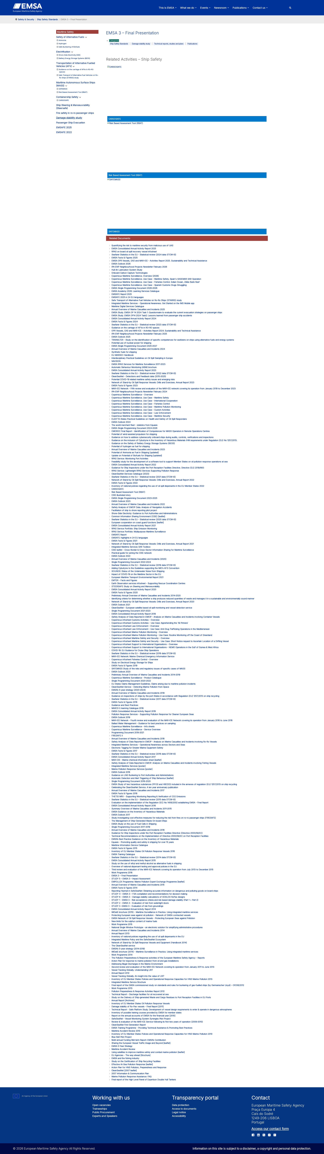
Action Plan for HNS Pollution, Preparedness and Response (139, 1067)
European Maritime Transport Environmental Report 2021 (137, 577)
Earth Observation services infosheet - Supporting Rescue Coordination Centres (148, 583)
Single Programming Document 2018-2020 (131, 781)
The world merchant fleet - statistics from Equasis (134, 425)
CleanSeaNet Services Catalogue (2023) (130, 473)
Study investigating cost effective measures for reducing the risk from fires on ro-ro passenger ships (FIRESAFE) (164, 817)
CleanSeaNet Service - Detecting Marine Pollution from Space (140, 687)
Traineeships (99, 1108)
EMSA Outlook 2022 (121, 556)
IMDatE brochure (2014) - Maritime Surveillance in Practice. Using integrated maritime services (155, 951)
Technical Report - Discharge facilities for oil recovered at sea (140, 994)
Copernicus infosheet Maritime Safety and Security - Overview (140, 638)
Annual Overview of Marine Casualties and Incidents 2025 (138, 309)
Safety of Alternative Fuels (70, 37)
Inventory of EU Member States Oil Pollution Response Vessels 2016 (143, 851)
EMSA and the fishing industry (125, 1058)
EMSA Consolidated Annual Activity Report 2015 (134, 860)
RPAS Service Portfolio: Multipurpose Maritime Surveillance (139, 531)
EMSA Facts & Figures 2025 (125, 257)
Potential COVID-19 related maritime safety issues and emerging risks (143, 379)
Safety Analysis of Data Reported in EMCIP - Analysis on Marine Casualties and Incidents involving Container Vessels (166, 617)
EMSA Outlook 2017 (121, 814)
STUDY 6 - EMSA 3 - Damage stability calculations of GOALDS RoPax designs (148, 897)
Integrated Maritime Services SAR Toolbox (131, 547)
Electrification (63, 51)
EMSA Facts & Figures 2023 (125, 385)
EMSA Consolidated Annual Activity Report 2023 (134, 370)
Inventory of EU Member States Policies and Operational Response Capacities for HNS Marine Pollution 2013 (162, 979)
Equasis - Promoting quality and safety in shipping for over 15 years (143, 842)
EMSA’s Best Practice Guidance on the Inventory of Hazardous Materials (145, 839)
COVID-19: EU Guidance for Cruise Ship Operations (135, 650)
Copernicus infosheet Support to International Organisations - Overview (145, 644)
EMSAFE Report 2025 (122, 294)
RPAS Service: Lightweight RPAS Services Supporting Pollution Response (145, 470)
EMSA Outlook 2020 (121, 671)
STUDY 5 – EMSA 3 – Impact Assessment (131, 878)
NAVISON (116, 361)
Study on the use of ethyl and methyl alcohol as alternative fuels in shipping (146, 863)
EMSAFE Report (119, 534)
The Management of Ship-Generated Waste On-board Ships (139, 821)
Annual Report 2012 (120, 973)
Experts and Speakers (104, 1115)
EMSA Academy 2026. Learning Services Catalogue (135, 291)
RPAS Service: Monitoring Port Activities (130, 458)
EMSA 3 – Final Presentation (125, 875)
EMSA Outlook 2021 (121, 604)
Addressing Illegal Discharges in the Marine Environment (137, 964)
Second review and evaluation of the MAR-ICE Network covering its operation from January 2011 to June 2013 (163, 967)
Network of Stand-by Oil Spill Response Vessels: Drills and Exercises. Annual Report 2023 (153, 382)
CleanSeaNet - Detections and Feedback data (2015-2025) (139, 376)
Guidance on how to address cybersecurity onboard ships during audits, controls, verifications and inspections (163, 437)
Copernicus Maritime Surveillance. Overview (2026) (135, 276)
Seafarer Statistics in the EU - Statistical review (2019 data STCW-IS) (144, 565)
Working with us (111, 1098)
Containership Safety (67, 97)
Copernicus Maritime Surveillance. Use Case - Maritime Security (141, 416)
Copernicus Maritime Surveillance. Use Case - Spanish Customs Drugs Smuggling (149, 285)
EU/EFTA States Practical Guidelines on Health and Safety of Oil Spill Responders (149, 419)
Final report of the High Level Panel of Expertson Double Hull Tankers (144, 1079)
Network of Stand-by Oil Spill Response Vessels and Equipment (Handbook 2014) (149, 942)
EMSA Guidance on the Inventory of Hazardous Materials (138, 811)
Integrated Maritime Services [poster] (129, 766)
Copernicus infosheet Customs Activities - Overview (135, 620)
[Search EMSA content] (290, 7)
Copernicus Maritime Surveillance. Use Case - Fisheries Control (141, 403)
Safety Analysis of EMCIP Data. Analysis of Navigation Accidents (142, 507)
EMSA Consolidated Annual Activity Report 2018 (134, 711)
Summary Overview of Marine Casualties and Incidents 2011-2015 (142, 808)
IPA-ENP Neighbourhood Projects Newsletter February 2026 (139, 266)
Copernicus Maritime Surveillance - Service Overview (136, 729)
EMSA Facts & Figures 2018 (124, 702)
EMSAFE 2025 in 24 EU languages (128, 297)
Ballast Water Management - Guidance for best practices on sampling (144, 723)
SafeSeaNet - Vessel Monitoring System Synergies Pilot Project (141, 1018)
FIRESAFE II (117, 735)
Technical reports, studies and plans (168, 44)
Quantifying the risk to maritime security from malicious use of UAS (142, 245)
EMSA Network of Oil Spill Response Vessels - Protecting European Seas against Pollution (153, 918)
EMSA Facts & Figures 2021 (124, 540)
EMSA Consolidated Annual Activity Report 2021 (134, 525)
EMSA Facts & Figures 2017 (124, 751)
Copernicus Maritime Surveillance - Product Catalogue (136, 677)
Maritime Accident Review (123, 1049)
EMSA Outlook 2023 (121, 501)
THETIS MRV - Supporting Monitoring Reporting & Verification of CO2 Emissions (149, 796)
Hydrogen (62, 43)
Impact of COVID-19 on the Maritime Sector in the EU (136, 574)
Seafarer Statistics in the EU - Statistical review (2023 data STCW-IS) (144, 324)
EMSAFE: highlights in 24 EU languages (130, 537)
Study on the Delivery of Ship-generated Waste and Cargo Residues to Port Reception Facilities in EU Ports (161, 997)
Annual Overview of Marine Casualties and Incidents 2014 (138, 930)
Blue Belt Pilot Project (121, 1037)
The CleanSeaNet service (123, 945)
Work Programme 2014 (122, 954)
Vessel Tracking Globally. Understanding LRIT (132, 970)
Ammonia (62, 40)
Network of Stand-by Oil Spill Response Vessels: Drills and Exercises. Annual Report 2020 (153, 601)
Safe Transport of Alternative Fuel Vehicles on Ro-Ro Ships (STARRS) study (147, 300)
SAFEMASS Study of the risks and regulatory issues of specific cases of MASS (148, 668)
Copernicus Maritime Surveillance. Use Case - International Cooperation (145, 400)
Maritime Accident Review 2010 (126, 1031)
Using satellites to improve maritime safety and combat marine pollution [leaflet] (148, 1052)
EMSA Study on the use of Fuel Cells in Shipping (134, 824)
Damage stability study (69, 117)
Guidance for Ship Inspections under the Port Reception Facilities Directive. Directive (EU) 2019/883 (158, 467)
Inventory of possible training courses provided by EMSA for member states (146, 1012)
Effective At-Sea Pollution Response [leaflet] (132, 1064)
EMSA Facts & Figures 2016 (124, 793)
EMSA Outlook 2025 (121, 336)
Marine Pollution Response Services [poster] (132, 769)
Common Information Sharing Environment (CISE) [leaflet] (138, 516)
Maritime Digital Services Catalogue (128, 306)
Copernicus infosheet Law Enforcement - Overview (135, 626)
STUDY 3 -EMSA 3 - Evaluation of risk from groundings (137, 906)
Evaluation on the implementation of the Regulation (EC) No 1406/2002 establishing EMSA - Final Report (160, 802)
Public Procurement (103, 1112)
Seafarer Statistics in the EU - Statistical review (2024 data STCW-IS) (144, 254)
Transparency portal (195, 1098)
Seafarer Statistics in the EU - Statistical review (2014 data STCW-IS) (144, 857)
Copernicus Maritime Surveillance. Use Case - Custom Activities (141, 410)
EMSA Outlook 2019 (121, 717)
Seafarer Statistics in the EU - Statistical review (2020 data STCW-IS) (144, 519)
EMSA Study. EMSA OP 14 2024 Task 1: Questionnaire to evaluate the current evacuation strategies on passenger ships (167, 312)
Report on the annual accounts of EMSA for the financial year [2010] (143, 1015)
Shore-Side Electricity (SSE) (69, 55)
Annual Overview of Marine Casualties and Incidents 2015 (138, 884)
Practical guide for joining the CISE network (132, 553)
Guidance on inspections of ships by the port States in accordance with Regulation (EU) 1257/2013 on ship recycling (165, 696)
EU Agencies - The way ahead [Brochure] (131, 1055)
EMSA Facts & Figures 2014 (124, 887)
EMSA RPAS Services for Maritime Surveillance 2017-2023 (138, 364)
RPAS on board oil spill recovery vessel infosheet (134, 251)
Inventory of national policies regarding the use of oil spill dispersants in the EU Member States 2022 (158, 486)
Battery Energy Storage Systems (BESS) (74, 58)
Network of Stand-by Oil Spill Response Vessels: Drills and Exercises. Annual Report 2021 (153, 543)
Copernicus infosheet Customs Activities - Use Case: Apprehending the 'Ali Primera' (150, 623)
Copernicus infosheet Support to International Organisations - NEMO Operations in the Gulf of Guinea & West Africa (165, 647)
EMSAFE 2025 (64, 127)
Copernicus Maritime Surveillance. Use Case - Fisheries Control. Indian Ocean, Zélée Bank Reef (156, 282)
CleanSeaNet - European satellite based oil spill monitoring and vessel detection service (152, 607)
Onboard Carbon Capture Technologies (130, 273)
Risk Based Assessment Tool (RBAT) (73, 92)
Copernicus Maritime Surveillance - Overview (132, 394)
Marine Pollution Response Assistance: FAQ (131, 1076)
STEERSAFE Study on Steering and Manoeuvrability (136, 586)
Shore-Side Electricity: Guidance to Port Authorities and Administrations (144, 513)
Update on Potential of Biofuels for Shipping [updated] (137, 455)
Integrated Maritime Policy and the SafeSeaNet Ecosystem (139, 939)
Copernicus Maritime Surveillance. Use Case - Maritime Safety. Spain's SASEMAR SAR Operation (156, 279)
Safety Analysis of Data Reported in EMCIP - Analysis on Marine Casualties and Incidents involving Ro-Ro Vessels (164, 741)
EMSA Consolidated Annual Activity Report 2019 (134, 614)
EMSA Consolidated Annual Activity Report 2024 (134, 318)
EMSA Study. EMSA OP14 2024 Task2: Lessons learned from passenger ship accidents (152, 315)
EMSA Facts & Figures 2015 (124, 848)
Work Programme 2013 (122, 988)
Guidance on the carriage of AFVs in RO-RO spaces (135, 327)
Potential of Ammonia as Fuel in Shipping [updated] (135, 452)
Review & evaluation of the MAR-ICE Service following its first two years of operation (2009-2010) (157, 1021)
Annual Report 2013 (120, 933)
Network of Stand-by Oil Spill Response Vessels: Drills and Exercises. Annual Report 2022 (153, 480)
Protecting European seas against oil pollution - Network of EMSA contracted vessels (151, 915)
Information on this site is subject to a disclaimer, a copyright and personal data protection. (252, 1148)
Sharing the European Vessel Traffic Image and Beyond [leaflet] (141, 1043)
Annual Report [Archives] (123, 1000)
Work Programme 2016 (122, 872)
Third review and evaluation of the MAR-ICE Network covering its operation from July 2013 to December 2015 (162, 869)
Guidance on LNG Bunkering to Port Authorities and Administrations (143, 775)
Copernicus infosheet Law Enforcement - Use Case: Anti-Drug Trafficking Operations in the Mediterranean (161, 629)
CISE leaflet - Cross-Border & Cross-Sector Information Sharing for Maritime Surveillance (153, 550)
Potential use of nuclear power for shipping (131, 343)
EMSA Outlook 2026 (121, 263)
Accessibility (179, 1115)
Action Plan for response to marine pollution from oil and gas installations (145, 961)
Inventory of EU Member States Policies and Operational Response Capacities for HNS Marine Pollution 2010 (162, 1034)
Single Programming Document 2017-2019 (131, 827)
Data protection (180, 1105)
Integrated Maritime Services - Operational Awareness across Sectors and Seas (148, 744)
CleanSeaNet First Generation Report (129, 1024)
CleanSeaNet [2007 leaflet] (124, 1070)
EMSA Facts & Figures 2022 (125, 483)
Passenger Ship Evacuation (70, 122)
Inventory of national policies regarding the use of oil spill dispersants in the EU (148, 936)
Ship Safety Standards (119, 44)
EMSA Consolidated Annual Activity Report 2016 (134, 805)
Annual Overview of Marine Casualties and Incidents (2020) (139, 559)
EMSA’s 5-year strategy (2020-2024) (129, 690)
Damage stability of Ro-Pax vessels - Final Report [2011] (138, 1006)
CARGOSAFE (64, 100)
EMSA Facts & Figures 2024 (125, 321)
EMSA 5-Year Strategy (122, 1046)
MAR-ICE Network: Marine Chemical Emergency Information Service (143, 656)
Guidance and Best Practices (125, 705)
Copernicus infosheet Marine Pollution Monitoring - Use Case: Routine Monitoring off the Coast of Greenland (162, 635)
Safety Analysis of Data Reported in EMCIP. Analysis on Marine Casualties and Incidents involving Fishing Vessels (164, 763)
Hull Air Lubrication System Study (127, 270)
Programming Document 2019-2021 (128, 732)
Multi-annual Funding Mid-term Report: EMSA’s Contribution (139, 1040)
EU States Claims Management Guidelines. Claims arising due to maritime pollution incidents (154, 684)
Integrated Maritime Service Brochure (129, 982)
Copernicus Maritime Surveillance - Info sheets (133, 726)
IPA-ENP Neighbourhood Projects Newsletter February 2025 (139, 333)
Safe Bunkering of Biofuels (69, 47)
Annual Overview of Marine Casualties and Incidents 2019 (138, 693)
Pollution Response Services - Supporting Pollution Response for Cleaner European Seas (153, 714)
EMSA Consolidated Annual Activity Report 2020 (134, 589)
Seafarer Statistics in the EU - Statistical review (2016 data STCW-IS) (144, 754)
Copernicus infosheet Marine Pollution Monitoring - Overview (140, 632)
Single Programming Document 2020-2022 (131, 680)
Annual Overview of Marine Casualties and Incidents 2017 (138, 790)
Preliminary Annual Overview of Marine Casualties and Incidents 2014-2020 (146, 595)
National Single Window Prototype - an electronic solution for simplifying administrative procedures (157, 927)
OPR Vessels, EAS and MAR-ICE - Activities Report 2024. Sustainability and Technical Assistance (156, 330)
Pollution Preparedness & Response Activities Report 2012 (138, 991)
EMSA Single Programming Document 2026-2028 (134, 288)
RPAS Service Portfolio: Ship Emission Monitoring (134, 528)
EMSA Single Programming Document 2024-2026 (134, 428)
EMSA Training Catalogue (123, 854)
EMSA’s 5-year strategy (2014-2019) (128, 948)
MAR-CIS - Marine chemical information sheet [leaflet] (136, 760)
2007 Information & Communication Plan (130, 1073)
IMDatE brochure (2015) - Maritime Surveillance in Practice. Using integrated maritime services (155, 912)
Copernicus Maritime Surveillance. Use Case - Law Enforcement (141, 413)
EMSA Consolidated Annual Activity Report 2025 (134, 248)
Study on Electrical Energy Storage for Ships (132, 662)
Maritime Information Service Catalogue (130, 845)
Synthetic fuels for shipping (124, 352)
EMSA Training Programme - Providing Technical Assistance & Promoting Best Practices (152, 1028)
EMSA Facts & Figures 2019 (124, 665)
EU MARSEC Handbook (123, 355)
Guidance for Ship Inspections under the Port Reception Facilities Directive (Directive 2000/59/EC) (157, 833)
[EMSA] (27, 7)
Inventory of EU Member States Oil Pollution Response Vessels (141, 1003)
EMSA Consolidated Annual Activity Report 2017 (134, 757)
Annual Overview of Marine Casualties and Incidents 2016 (138, 830)
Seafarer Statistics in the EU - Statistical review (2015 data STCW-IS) (144, 799)
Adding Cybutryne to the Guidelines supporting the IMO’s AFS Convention (145, 568)
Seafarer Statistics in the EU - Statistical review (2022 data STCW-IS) (144, 373)
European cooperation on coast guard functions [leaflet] (138, 522)
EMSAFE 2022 (64, 132)
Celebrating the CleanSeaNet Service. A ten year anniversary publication (145, 787)
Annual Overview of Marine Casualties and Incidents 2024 (138, 349)
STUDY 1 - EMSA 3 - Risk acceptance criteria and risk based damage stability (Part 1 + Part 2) (155, 900)
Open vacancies (101, 1105)
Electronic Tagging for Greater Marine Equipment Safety (137, 747)
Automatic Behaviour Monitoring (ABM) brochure (134, 367)
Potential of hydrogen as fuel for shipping (131, 446)
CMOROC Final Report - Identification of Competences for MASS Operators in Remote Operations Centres (161, 431)
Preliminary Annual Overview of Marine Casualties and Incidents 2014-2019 (146, 674)
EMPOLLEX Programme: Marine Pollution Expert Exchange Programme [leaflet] (148, 881)
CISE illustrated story (121, 495)
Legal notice (179, 1112)
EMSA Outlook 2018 (121, 772)
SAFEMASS (63, 89)
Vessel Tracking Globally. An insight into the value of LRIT (138, 976)
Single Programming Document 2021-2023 (131, 610)
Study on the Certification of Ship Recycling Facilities (136, 1061)
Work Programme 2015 (122, 924)
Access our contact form (270, 1129)
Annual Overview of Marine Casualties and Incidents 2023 (138, 449)
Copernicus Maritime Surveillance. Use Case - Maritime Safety (140, 397)
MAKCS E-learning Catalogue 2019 (128, 708)
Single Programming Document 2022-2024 (131, 562)
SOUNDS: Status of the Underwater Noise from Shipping (138, 571)
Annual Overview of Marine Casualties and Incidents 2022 (138, 504)
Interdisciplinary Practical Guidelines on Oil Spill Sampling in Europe (142, 358)
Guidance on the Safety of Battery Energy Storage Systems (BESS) (143, 443)
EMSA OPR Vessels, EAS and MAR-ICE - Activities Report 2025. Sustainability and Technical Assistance (159, 260)
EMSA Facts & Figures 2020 (125, 592)
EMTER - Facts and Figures (124, 580)
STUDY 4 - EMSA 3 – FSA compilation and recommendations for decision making (149, 894)
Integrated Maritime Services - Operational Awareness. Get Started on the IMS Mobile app (153, 303)
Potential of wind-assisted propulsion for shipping (134, 434)
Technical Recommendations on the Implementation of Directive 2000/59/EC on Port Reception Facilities (160, 836)
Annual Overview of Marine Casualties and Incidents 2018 (138, 738)
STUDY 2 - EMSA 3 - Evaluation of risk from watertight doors (140, 903)
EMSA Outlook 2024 (121, 422)
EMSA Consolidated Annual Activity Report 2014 (134, 909)
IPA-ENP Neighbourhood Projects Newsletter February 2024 (139, 391)
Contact (260, 1098)
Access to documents (184, 1108)
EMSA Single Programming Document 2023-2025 (134, 498)
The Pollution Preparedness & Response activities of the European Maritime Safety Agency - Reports (158, 958)
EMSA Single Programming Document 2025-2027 (134, 346)
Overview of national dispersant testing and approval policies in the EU (144, 866)
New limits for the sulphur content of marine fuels (134, 921)
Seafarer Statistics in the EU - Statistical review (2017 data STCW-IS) (144, 699)
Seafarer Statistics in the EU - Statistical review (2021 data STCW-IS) (144, 477)
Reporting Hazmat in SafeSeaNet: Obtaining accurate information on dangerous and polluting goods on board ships (165, 891)
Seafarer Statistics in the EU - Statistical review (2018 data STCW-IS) (144, 653)
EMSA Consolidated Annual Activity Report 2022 (134, 464)
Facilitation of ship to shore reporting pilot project (134, 510)
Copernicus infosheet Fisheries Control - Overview (135, 659)
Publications (192, 44)
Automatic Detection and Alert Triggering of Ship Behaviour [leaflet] (143, 778)
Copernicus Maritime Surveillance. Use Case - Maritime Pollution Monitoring (146, 407)
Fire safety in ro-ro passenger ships (75, 113)
